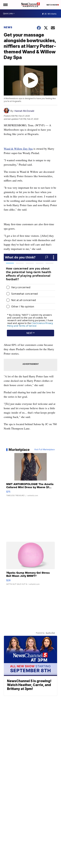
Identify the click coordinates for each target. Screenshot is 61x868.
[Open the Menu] (5, 5)
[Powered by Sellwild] (50, 633)
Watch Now (51, 5)
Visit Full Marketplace (44, 450)
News (8, 27)
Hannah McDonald (24, 110)
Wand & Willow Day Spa (18, 148)
